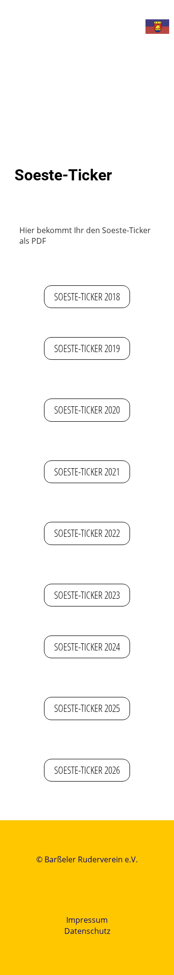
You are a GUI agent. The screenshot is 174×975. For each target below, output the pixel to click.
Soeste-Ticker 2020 (87, 409)
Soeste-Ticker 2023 (87, 595)
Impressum (87, 920)
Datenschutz (87, 931)
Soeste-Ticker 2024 (87, 646)
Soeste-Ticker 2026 (87, 770)
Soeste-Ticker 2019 (87, 348)
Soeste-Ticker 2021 (87, 471)
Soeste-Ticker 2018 (87, 296)
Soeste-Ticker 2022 (87, 533)
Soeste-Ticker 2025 (87, 708)
